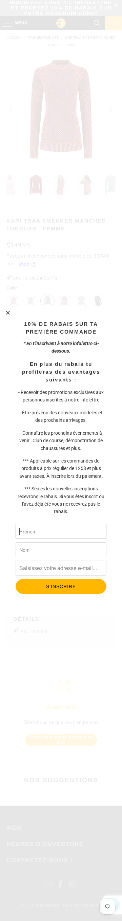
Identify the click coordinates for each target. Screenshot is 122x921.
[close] (8, 312)
